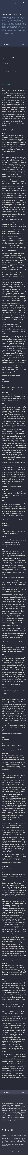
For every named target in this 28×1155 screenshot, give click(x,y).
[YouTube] (12, 1130)
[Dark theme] (15, 3)
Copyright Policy (12, 1151)
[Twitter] (8, 1130)
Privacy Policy (21, 1151)
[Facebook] (2, 1130)
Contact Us (4, 1151)
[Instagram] (5, 1130)
